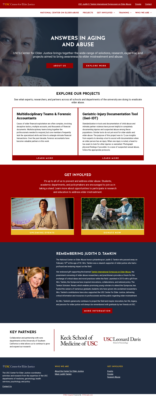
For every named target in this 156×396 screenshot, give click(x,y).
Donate (110, 374)
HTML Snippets (68, 395)
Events (110, 371)
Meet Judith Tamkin (63, 374)
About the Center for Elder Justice (69, 371)
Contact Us (7, 386)
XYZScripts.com (87, 395)
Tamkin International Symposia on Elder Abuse (111, 272)
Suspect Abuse (113, 377)
